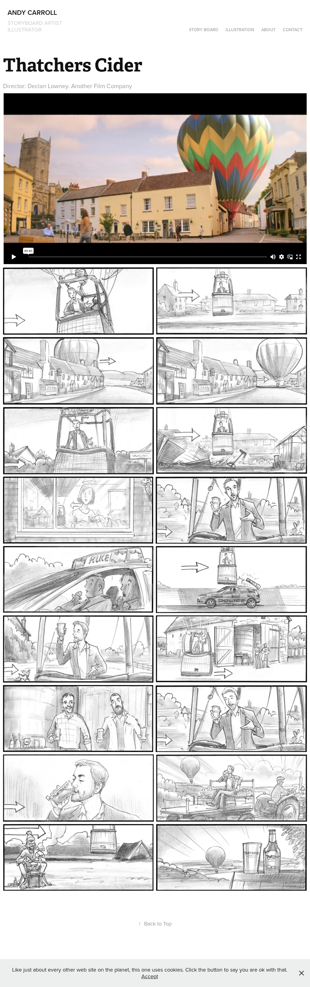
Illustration (240, 30)
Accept (149, 976)
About (268, 30)
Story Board (203, 30)
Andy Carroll (32, 12)
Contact (292, 30)
